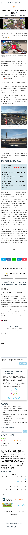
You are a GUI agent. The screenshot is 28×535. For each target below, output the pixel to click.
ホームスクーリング (21, 454)
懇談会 (6, 464)
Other (2, 445)
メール (3, 348)
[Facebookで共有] (8, 259)
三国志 (6, 456)
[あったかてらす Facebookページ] (7, 504)
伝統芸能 (16, 456)
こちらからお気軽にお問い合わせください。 (12, 386)
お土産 (23, 451)
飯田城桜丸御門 (19, 465)
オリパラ (17, 452)
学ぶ (15, 438)
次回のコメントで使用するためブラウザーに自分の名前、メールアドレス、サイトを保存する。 (14, 360)
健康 (11, 458)
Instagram (9, 448)
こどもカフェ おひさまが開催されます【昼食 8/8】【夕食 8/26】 (14, 411)
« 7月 (3, 494)
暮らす (14, 7)
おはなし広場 (16, 451)
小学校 (2, 461)
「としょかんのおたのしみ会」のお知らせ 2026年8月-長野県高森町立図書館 (14, 419)
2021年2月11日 (14, 15)
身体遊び (14, 465)
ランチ (3, 456)
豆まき (11, 465)
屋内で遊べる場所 (13, 461)
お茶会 (2, 452)
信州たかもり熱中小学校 (5, 458)
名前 (2, 343)
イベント (3, 443)
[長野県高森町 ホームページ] (7, 499)
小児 (25, 458)
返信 (2, 320)
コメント (3, 333)
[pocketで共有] (24, 259)
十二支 (18, 458)
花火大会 (3, 465)
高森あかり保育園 (7, 468)
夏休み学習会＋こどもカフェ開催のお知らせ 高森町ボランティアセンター (14, 423)
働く (2, 440)
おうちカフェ (6, 451)
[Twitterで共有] (3, 259)
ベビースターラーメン (14, 454)
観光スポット (7, 465)
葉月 (8, 15)
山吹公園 (22, 461)
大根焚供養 (22, 458)
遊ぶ (2, 438)
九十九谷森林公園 (11, 456)
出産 (13, 458)
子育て (16, 443)
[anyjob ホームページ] (20, 499)
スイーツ (3, 454)
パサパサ (8, 454)
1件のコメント (22, 15)
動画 (16, 458)
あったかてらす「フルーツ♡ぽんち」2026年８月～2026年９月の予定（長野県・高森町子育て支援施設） (14, 407)
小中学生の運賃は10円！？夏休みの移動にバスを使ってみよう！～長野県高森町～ (14, 415)
